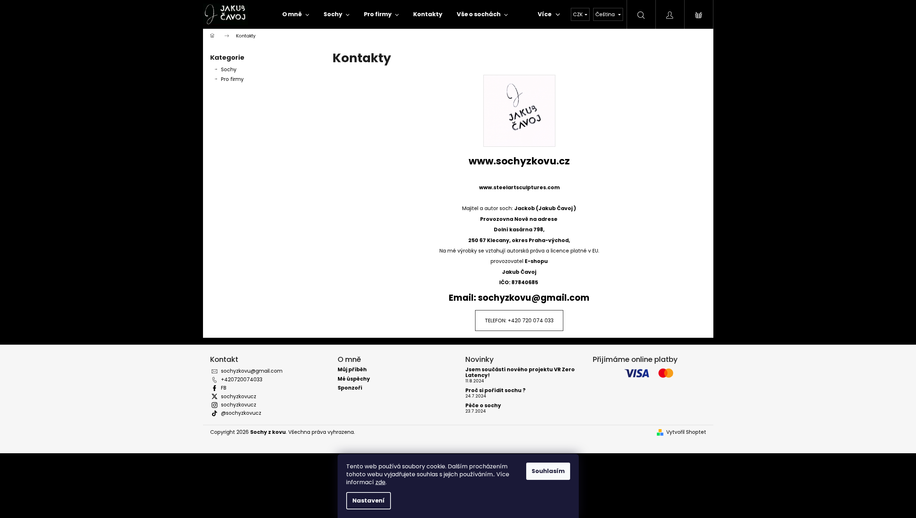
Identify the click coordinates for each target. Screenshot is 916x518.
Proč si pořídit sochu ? (495, 390)
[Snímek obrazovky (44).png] (519, 110)
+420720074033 (241, 379)
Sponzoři (350, 388)
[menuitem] (295, 14)
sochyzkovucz (238, 396)
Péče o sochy (483, 405)
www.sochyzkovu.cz (519, 161)
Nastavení (368, 500)
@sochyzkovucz (241, 413)
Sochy (228, 69)
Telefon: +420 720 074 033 (519, 320)
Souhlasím (548, 471)
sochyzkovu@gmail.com (252, 370)
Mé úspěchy (354, 379)
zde (380, 482)
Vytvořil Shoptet (686, 432)
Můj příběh (352, 369)
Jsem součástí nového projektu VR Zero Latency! (520, 372)
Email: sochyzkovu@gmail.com (519, 298)
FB (223, 387)
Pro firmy (232, 79)
